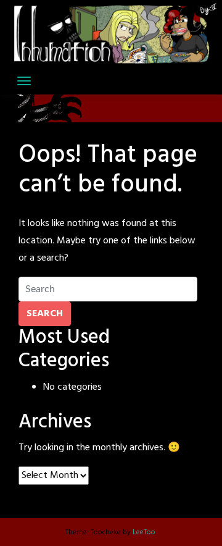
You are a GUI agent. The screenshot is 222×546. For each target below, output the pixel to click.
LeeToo (144, 532)
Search (45, 314)
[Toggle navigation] (24, 81)
